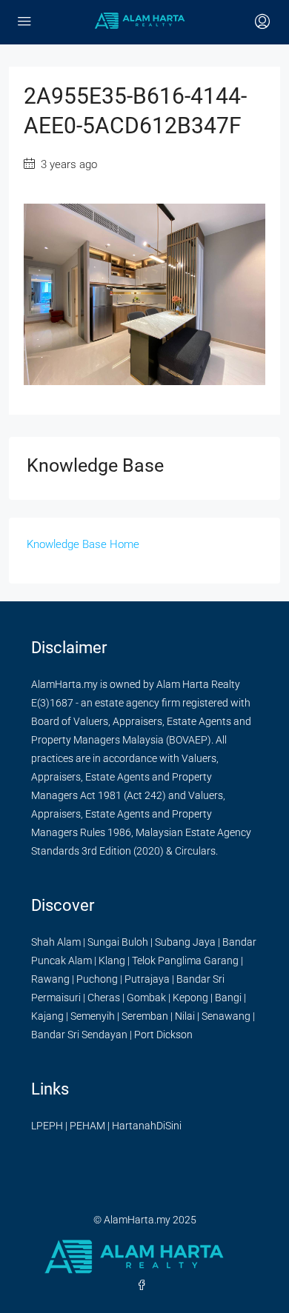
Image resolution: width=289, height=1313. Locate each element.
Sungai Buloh (117, 942)
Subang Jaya (185, 942)
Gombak (146, 997)
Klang (112, 960)
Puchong (97, 979)
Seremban (145, 1016)
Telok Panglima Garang (185, 960)
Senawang (226, 1016)
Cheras (103, 997)
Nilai (185, 1016)
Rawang (50, 979)
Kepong (190, 997)
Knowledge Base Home (83, 544)
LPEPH (47, 1126)
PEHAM (87, 1126)
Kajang (47, 1016)
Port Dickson (163, 1034)
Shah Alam (56, 942)
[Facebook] (144, 1286)
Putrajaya (147, 979)
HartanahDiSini (147, 1126)
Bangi (228, 997)
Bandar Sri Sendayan (79, 1034)
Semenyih (92, 1016)
